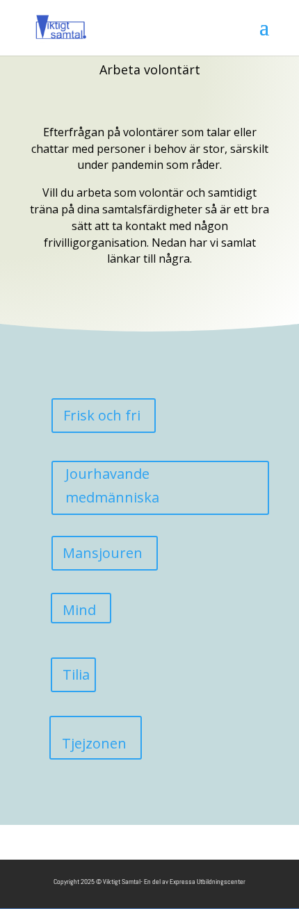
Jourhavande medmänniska (112, 485)
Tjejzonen (94, 743)
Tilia (76, 674)
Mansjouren (103, 552)
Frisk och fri (101, 415)
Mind (79, 609)
